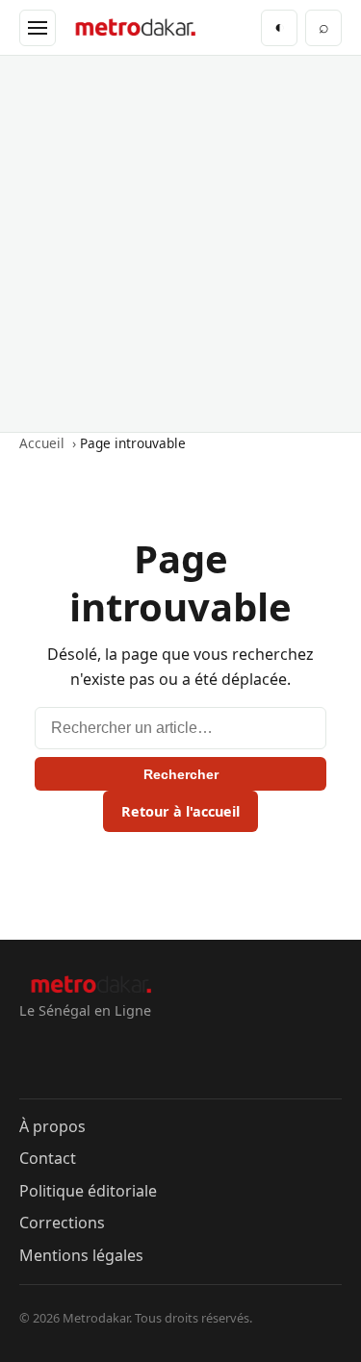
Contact (47, 1158)
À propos (52, 1126)
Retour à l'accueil (180, 811)
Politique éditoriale (88, 1190)
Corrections (62, 1222)
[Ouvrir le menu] (37, 28)
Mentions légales (81, 1255)
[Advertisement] (180, 243)
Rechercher (181, 774)
